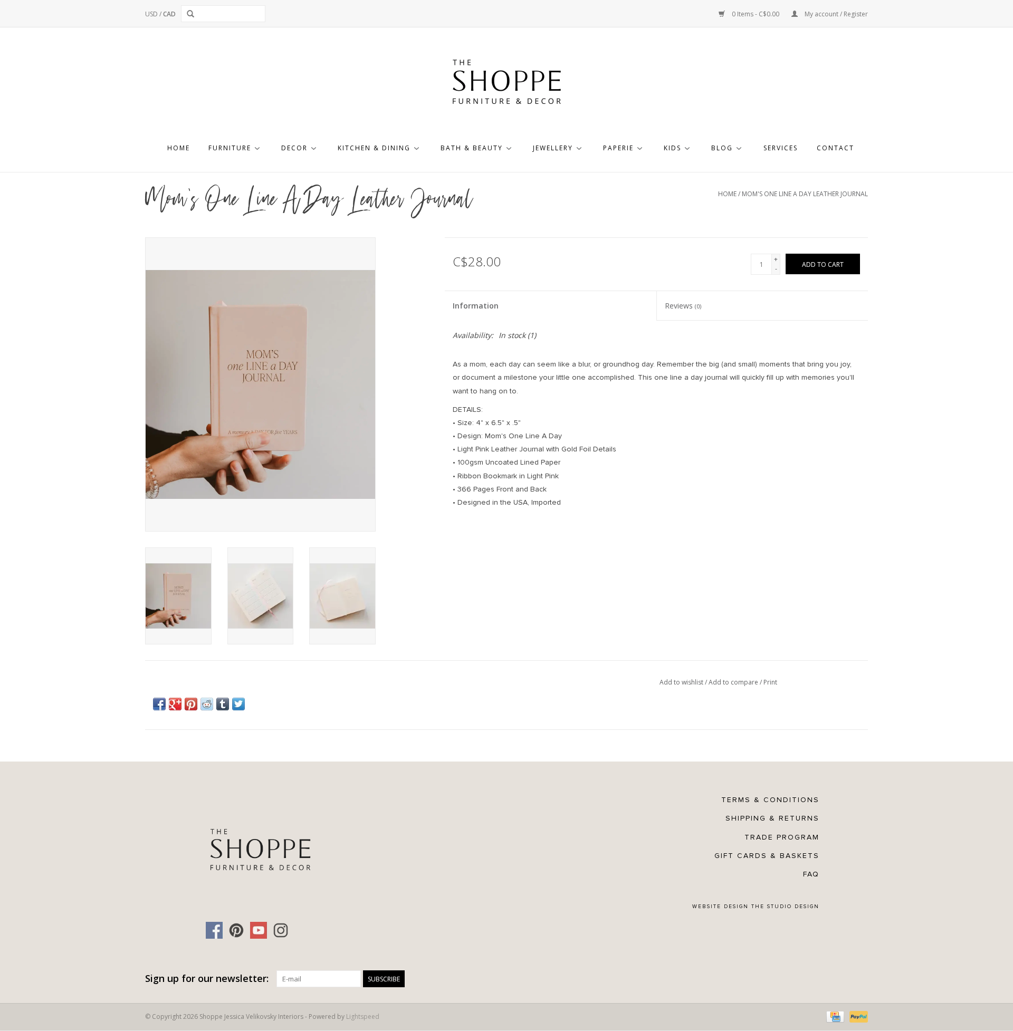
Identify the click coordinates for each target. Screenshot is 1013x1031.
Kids (672, 147)
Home (178, 147)
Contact (835, 147)
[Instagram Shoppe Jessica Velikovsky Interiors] (280, 930)
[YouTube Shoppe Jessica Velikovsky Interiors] (258, 930)
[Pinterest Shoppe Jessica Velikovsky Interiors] (236, 930)
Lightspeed (362, 1016)
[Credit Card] (834, 1016)
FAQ (811, 874)
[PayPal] (857, 1016)
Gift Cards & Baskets (766, 855)
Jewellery (553, 147)
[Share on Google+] (175, 704)
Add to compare (734, 682)
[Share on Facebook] (159, 704)
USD (152, 13)
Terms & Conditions (770, 799)
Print (770, 682)
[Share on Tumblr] (222, 704)
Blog (722, 147)
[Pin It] (191, 704)
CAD (169, 13)
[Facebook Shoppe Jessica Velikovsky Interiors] (214, 930)
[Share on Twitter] (238, 704)
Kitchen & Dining (374, 147)
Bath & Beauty (472, 147)
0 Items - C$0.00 (755, 13)
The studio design (785, 906)
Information (476, 306)
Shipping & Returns (772, 818)
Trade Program (781, 837)
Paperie (618, 147)
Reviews (683, 306)
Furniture (229, 147)
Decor (294, 147)
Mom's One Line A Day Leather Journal (805, 193)
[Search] (192, 13)
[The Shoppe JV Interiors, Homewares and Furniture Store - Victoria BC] (506, 85)
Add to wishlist (682, 682)
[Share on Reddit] (206, 704)
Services (780, 147)
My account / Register (835, 13)
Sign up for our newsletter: (207, 978)
